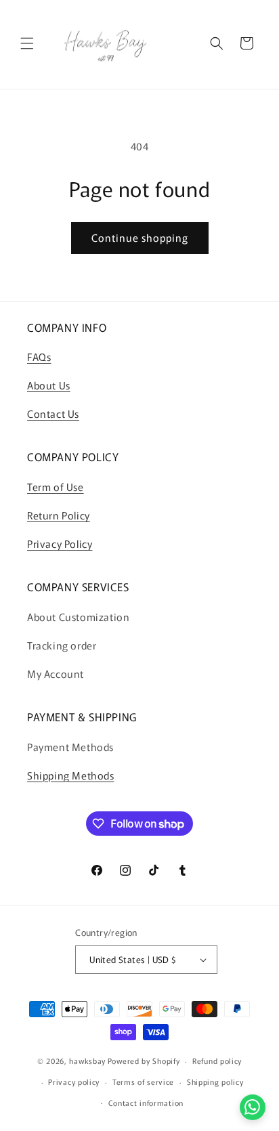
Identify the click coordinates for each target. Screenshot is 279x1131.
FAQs (39, 356)
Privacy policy (74, 1081)
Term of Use (55, 486)
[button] (27, 43)
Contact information (146, 1102)
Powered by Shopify (144, 1060)
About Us (48, 385)
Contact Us (53, 413)
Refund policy (217, 1060)
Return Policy (58, 515)
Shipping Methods (70, 775)
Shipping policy (215, 1081)
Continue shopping (139, 237)
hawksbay (87, 1060)
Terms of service (143, 1081)
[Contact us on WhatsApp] (252, 1107)
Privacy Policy (59, 543)
